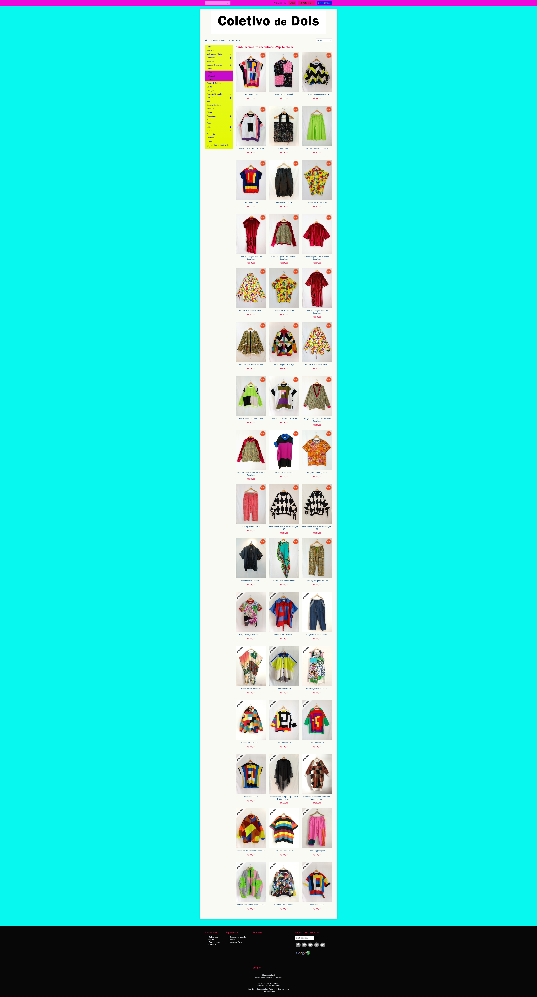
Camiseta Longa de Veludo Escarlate (251, 257)
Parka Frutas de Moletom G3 (250, 310)
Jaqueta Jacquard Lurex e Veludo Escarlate (251, 473)
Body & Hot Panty (214, 105)
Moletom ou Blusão (214, 54)
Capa (209, 123)
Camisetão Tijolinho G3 (250, 742)
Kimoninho (211, 116)
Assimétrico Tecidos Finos (284, 580)
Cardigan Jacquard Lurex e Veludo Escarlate (317, 419)
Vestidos (210, 98)
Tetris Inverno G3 (251, 202)
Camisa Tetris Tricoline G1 (283, 634)
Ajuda (211, 939)
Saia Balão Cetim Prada (283, 202)
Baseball (211, 76)
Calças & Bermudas (214, 94)
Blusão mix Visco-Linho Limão (251, 418)
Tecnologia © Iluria (268, 991)
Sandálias (210, 109)
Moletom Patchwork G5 (283, 904)
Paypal (232, 939)
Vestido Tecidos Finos (284, 472)
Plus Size (210, 50)
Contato (212, 944)
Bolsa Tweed (283, 148)
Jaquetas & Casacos (214, 65)
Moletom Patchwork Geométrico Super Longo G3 (316, 797)
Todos (209, 47)
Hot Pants (210, 138)
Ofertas (209, 112)
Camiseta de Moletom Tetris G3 (251, 148)
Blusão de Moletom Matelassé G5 (251, 850)
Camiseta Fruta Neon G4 (317, 202)
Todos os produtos (219, 40)
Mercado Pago (236, 942)
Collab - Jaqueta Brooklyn (283, 364)
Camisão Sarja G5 (284, 688)
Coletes (209, 87)
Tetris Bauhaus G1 (316, 904)
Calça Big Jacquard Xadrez (317, 580)
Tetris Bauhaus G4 (250, 796)
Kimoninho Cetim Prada (250, 580)
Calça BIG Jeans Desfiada (316, 634)
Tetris (237, 40)
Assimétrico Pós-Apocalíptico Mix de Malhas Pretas (284, 797)
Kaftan (209, 120)
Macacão (210, 61)
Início (207, 40)
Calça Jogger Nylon (317, 850)
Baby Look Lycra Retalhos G (250, 634)
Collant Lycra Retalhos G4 (316, 688)
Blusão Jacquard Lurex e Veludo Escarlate (284, 257)
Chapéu (210, 141)
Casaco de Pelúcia (214, 83)
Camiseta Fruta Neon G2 (284, 310)
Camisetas (211, 58)
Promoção (211, 134)
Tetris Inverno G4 (251, 94)
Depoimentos (214, 942)
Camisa (231, 40)
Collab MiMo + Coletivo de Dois (218, 146)
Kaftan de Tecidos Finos (251, 688)
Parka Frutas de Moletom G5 (316, 364)
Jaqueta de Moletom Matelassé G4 (250, 904)
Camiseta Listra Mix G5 (284, 850)
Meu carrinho (325, 3)
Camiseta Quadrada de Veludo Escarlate (316, 257)
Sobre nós (213, 937)
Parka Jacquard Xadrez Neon (251, 364)
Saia (208, 101)
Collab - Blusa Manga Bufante (317, 94)
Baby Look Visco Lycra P (317, 472)
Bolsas (209, 130)
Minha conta (307, 3)
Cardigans (211, 90)
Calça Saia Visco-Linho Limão (316, 148)
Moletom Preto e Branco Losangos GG (283, 527)
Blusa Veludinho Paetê (284, 94)
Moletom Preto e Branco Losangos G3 (316, 527)
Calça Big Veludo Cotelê (251, 526)
